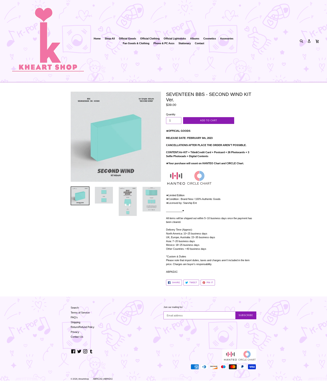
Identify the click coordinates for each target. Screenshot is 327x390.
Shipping (75, 322)
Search (75, 307)
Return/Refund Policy (82, 327)
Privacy (75, 331)
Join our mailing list (173, 307)
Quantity (170, 114)
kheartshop (84, 379)
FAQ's (74, 317)
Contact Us (77, 336)
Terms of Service (80, 312)
